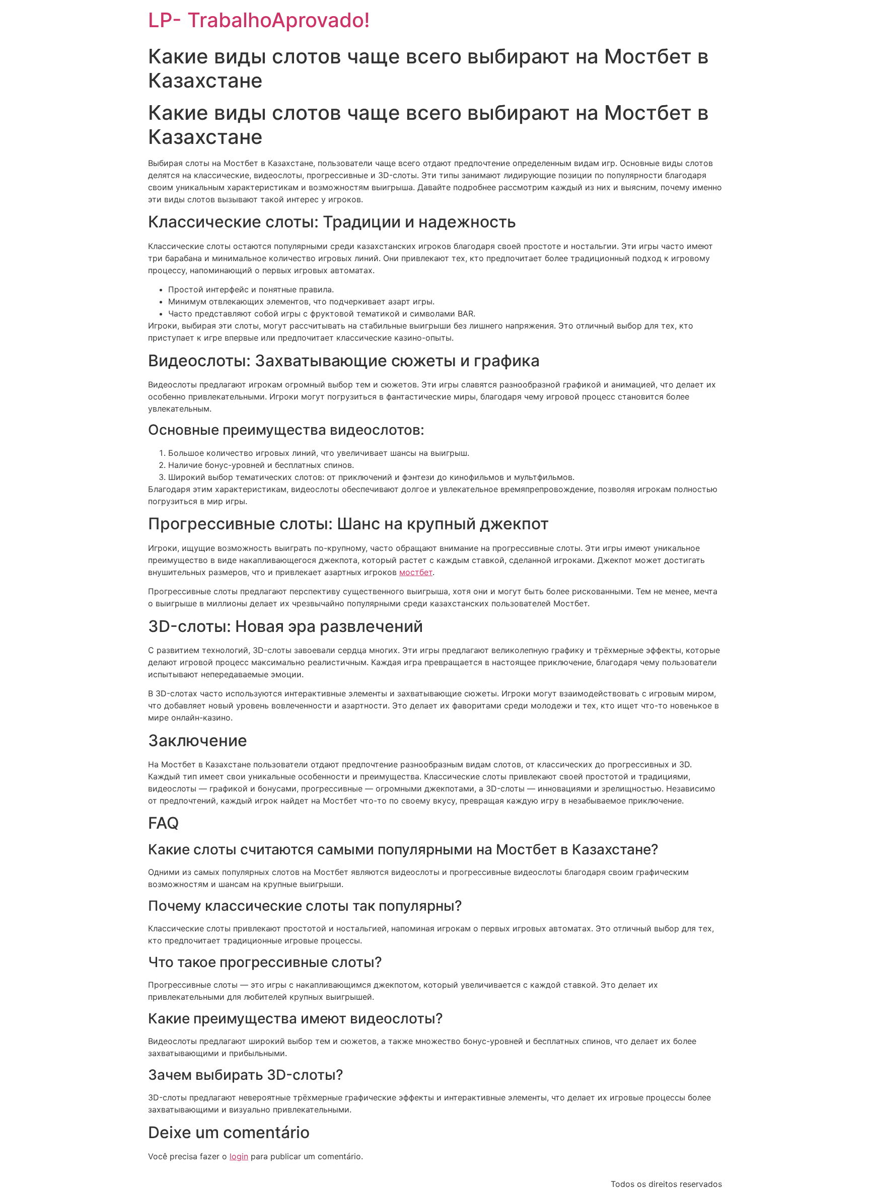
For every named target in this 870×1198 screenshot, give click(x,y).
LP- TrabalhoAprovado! (259, 20)
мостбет (415, 572)
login (239, 1156)
